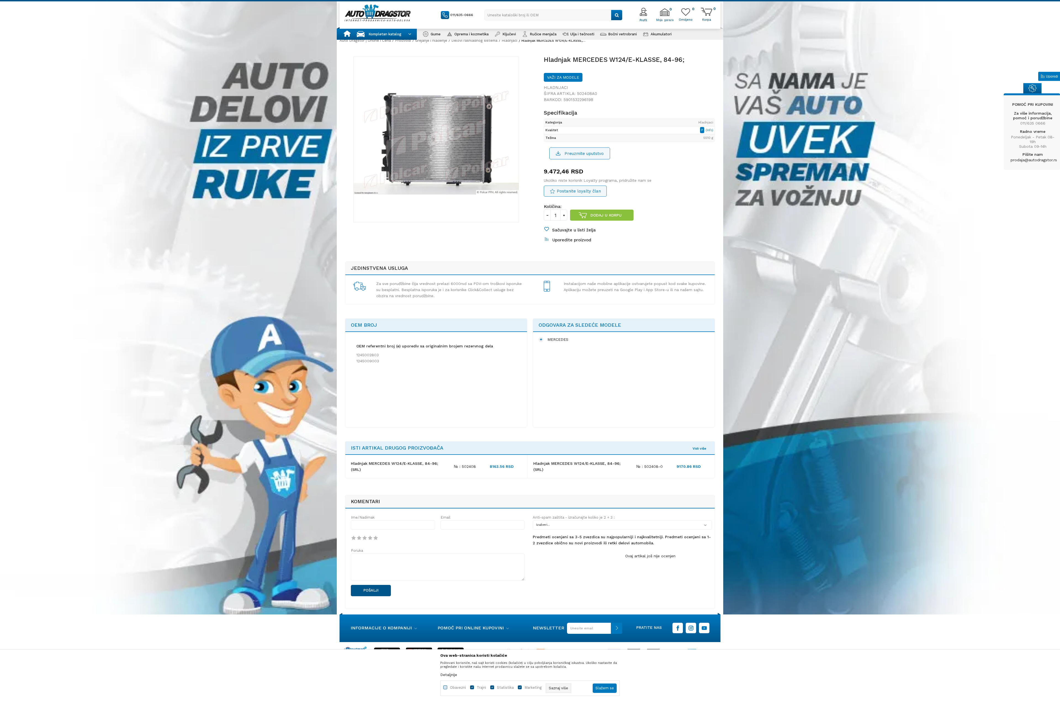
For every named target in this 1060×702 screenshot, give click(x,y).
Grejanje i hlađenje (431, 40)
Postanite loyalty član (579, 191)
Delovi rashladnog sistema (474, 40)
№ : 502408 (465, 466)
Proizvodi (403, 40)
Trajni (481, 687)
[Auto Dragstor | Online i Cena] (377, 12)
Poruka (357, 550)
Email (446, 517)
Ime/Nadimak (363, 517)
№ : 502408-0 (649, 466)
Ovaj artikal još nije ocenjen (650, 556)
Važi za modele (563, 77)
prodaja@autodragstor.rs (1034, 160)
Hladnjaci (509, 40)
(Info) (709, 130)
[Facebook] (678, 628)
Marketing (533, 687)
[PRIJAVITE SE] (593, 630)
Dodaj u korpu (606, 215)
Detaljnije (448, 674)
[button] (553, 15)
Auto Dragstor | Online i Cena (365, 40)
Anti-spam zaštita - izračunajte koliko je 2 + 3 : (574, 517)
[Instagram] (691, 628)
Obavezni (458, 687)
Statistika (505, 687)
